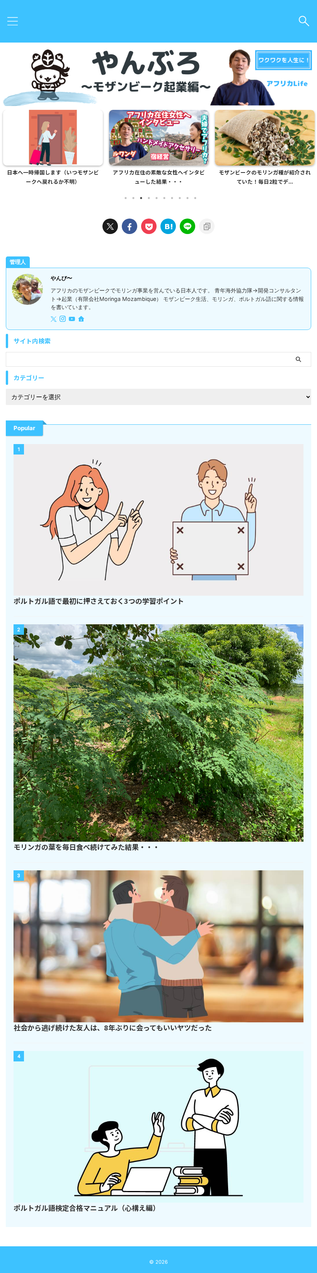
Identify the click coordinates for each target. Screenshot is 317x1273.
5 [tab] (156, 198)
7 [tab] (172, 198)
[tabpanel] (53, 150)
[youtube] (73, 319)
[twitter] (110, 226)
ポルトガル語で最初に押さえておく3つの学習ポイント (99, 601)
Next (307, 146)
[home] (82, 319)
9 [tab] (187, 198)
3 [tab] (141, 198)
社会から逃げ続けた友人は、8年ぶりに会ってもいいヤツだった (113, 1027)
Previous (10, 146)
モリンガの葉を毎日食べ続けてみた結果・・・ (87, 847)
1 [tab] (126, 198)
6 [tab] (164, 198)
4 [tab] (149, 198)
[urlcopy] (207, 226)
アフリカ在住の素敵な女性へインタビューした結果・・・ (159, 176)
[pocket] (149, 226)
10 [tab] (195, 198)
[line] (187, 226)
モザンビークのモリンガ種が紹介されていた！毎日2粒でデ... (265, 176)
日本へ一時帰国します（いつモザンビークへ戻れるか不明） (53, 176)
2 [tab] (133, 198)
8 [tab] (180, 198)
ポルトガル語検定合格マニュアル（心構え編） (87, 1208)
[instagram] (63, 319)
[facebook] (129, 226)
